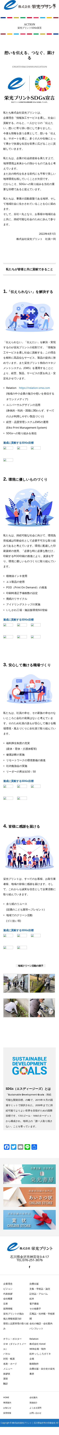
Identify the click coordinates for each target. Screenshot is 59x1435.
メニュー (7, 1368)
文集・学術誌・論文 (40, 1288)
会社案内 (33, 1397)
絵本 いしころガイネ (40, 1353)
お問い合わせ (35, 1413)
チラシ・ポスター (12, 1338)
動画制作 (34, 1363)
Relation (34, 1338)
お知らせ (7, 1407)
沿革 (5, 1303)
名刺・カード (10, 1363)
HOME (6, 1397)
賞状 (5, 1378)
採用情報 (7, 1308)
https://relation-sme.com (34, 388)
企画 (32, 1358)
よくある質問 (35, 1407)
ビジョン (7, 1288)
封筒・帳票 (9, 1358)
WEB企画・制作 (38, 1348)
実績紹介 (33, 1402)
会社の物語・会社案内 (41, 1323)
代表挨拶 (7, 1293)
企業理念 (7, 1283)
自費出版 (34, 1283)
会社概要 (7, 1298)
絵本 (32, 1298)
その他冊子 (35, 1308)
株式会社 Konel (38, 1343)
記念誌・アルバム (39, 1293)
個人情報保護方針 (12, 1318)
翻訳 (5, 1383)
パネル (6, 1353)
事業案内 (7, 1402)
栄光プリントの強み (13, 1313)
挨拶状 (6, 1373)
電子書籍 (34, 1303)
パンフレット (36, 1328)
